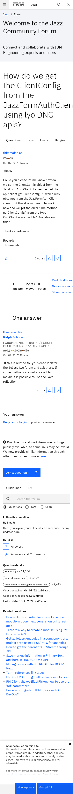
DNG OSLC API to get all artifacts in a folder (36, 677)
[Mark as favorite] (6, 258)
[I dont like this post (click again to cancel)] (57, 258)
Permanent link (12, 332)
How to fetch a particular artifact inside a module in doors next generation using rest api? (36, 621)
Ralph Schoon (13, 337)
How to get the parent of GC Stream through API (37, 649)
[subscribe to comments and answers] (6, 554)
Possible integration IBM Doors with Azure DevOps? (35, 692)
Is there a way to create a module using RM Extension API (36, 632)
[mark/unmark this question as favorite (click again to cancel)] (6, 258)
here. (43, 456)
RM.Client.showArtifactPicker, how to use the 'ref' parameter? (37, 684)
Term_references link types (25, 672)
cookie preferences (18, 774)
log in (23, 422)
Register (9, 422)
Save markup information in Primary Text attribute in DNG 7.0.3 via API (35, 658)
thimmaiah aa (13, 153)
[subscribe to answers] (6, 546)
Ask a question (16, 472)
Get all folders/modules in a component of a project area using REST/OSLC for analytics (37, 640)
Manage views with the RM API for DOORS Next (35, 666)
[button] (70, 744)
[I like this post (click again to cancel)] (50, 258)
